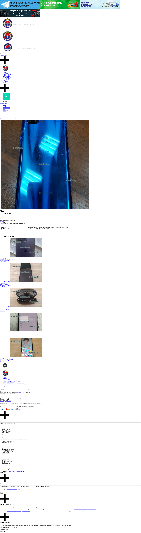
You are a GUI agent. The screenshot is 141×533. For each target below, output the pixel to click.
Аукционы (5, 378)
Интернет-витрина (6, 79)
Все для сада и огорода (6, 459)
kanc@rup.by (19, 392)
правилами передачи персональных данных (16, 471)
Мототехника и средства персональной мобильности (12, 434)
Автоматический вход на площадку (42, 486)
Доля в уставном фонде (6, 435)
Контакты (4, 82)
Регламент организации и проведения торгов (11, 381)
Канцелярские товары (6, 453)
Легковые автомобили (6, 429)
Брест (1, 401)
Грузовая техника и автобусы (7, 433)
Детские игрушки (5, 460)
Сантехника (4, 454)
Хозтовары (4, 466)
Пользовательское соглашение (8, 382)
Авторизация (7, 529)
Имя (37, 507)
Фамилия (24, 507)
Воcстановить (3, 531)
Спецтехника (4, 430)
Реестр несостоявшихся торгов (8, 74)
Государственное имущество (8, 77)
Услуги (4, 80)
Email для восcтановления (5, 527)
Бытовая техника (5, 443)
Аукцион (4, 106)
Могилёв (10, 401)
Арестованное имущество (7, 73)
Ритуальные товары (5, 452)
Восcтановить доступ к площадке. (13, 489)
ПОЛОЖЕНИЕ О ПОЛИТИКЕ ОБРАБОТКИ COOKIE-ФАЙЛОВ (15, 384)
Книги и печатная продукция (7, 464)
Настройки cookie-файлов (7, 386)
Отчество (50, 507)
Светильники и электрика (7, 458)
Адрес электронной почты (5, 486)
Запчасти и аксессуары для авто (8, 449)
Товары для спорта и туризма (7, 451)
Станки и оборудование (6, 431)
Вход (6, 55)
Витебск (3, 401)
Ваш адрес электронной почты (6, 507)
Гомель (5, 401)
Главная (4, 72)
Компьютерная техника (6, 442)
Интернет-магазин (6, 78)
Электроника (4, 444)
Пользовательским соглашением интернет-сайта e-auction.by (85, 509)
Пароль (22, 486)
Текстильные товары (6, 463)
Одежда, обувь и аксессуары (7, 450)
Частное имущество (6, 76)
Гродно (8, 401)
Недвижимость (4, 428)
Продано (2, 221)
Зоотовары (4, 465)
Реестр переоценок (6, 75)
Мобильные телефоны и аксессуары (8, 441)
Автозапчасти (4, 462)
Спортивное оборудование (7, 461)
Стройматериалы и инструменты (8, 455)
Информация (5, 81)
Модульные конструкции (6, 469)
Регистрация (2, 55)
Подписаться (3, 472)
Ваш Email (2, 423)
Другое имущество (5, 432)
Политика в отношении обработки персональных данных (13, 383)
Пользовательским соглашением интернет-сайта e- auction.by (18, 511)
